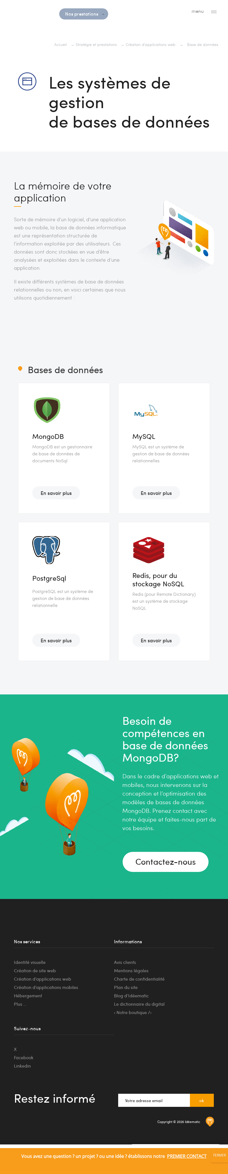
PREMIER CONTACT (187, 1156)
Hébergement (28, 995)
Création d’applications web (150, 44)
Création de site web (35, 970)
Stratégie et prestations (96, 44)
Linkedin (22, 1066)
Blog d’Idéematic (131, 995)
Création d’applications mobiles (46, 987)
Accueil (60, 44)
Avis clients (125, 962)
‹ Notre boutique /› (133, 1012)
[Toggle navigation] (214, 11)
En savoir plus (56, 492)
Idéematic (31, 12)
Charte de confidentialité (139, 979)
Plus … (20, 1004)
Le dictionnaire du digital (139, 1004)
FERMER (219, 1155)
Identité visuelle (30, 962)
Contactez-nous (165, 861)
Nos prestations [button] (82, 13)
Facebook (23, 1057)
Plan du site (126, 987)
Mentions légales (131, 970)
